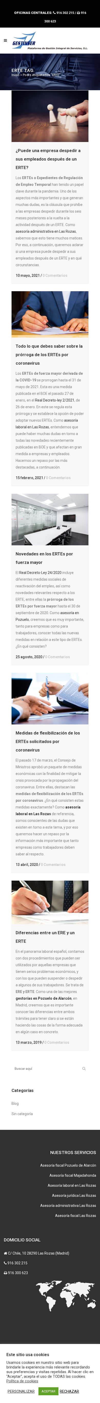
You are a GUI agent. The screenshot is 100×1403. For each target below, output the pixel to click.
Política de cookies (22, 1381)
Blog (15, 1103)
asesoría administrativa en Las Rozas (46, 231)
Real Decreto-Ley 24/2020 (40, 573)
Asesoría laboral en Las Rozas (72, 1185)
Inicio (15, 75)
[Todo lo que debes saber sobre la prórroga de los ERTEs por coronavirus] (50, 314)
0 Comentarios (55, 275)
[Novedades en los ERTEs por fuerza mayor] (50, 519)
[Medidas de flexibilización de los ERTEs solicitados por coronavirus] (50, 698)
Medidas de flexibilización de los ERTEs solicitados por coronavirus (48, 741)
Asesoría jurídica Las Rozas (74, 1195)
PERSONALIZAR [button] (21, 1391)
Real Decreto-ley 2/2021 (54, 400)
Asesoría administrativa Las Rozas (68, 1206)
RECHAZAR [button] (69, 1391)
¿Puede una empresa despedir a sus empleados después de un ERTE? (48, 159)
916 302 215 (17, 1263)
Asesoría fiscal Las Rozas (75, 1216)
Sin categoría (22, 1114)
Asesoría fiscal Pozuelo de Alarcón (68, 1165)
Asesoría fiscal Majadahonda (72, 1175)
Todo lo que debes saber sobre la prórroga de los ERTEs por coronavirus (49, 355)
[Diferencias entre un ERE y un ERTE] (50, 902)
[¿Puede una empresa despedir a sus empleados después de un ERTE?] (50, 116)
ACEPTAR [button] (48, 1391)
